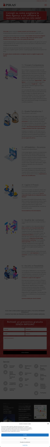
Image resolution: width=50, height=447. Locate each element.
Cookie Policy (25, 445)
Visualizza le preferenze (25, 442)
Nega (25, 438)
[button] (48, 423)
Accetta (25, 434)
